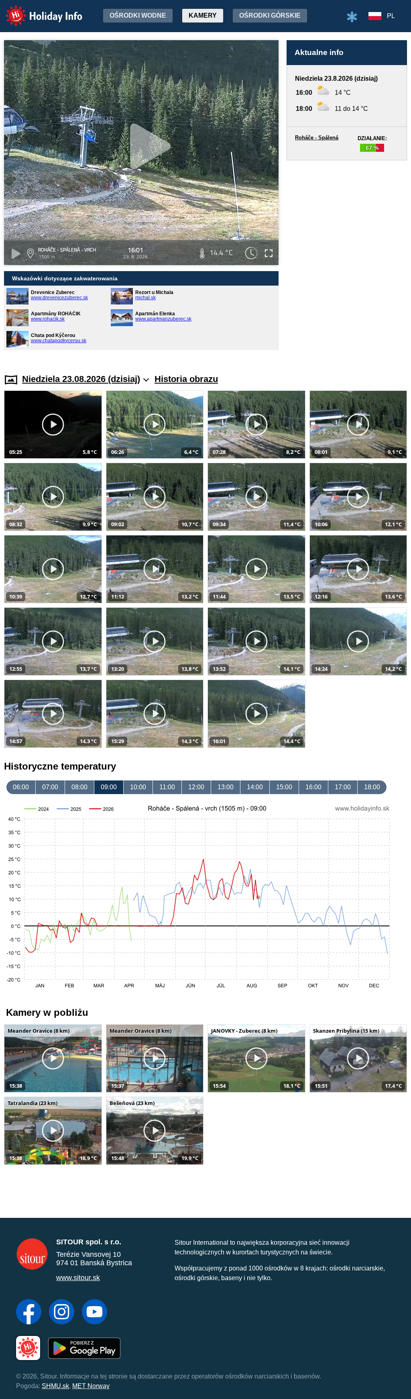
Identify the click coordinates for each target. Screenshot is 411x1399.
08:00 (79, 787)
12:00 (196, 787)
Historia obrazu (186, 379)
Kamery (203, 15)
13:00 (226, 787)
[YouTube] (94, 1312)
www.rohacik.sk (48, 319)
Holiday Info (36, 10)
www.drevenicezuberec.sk (59, 297)
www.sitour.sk (78, 1278)
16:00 (313, 787)
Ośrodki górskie (270, 15)
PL (391, 15)
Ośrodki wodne (138, 15)
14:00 (255, 787)
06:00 (21, 787)
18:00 (372, 787)
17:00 (343, 787)
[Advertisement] (347, 259)
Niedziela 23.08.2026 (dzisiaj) (81, 379)
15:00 (284, 787)
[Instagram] (61, 1312)
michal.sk (145, 297)
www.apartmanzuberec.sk (163, 319)
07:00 (50, 787)
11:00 (167, 787)
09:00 (109, 787)
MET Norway (91, 1386)
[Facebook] (28, 1312)
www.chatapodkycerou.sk (58, 340)
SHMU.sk (55, 1386)
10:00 (138, 787)
